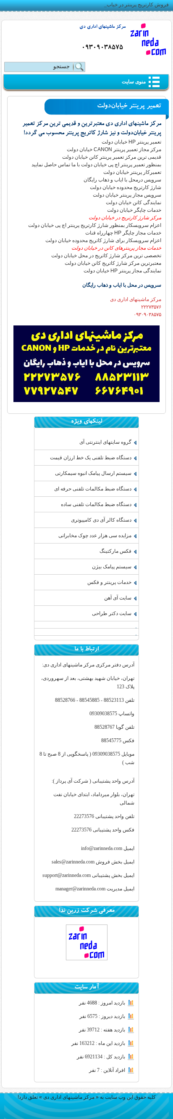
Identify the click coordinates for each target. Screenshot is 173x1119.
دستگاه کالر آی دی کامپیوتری (101, 520)
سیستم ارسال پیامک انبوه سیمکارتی (93, 473)
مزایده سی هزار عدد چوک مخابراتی (94, 535)
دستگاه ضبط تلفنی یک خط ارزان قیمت (90, 458)
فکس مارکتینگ (115, 551)
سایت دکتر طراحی (111, 613)
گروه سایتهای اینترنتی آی (105, 442)
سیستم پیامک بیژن (111, 567)
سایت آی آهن (117, 598)
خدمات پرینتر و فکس (109, 582)
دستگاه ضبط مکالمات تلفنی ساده (96, 504)
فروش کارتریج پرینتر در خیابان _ (135, 5)
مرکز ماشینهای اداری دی (102, 27)
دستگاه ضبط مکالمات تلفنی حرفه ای (92, 489)
